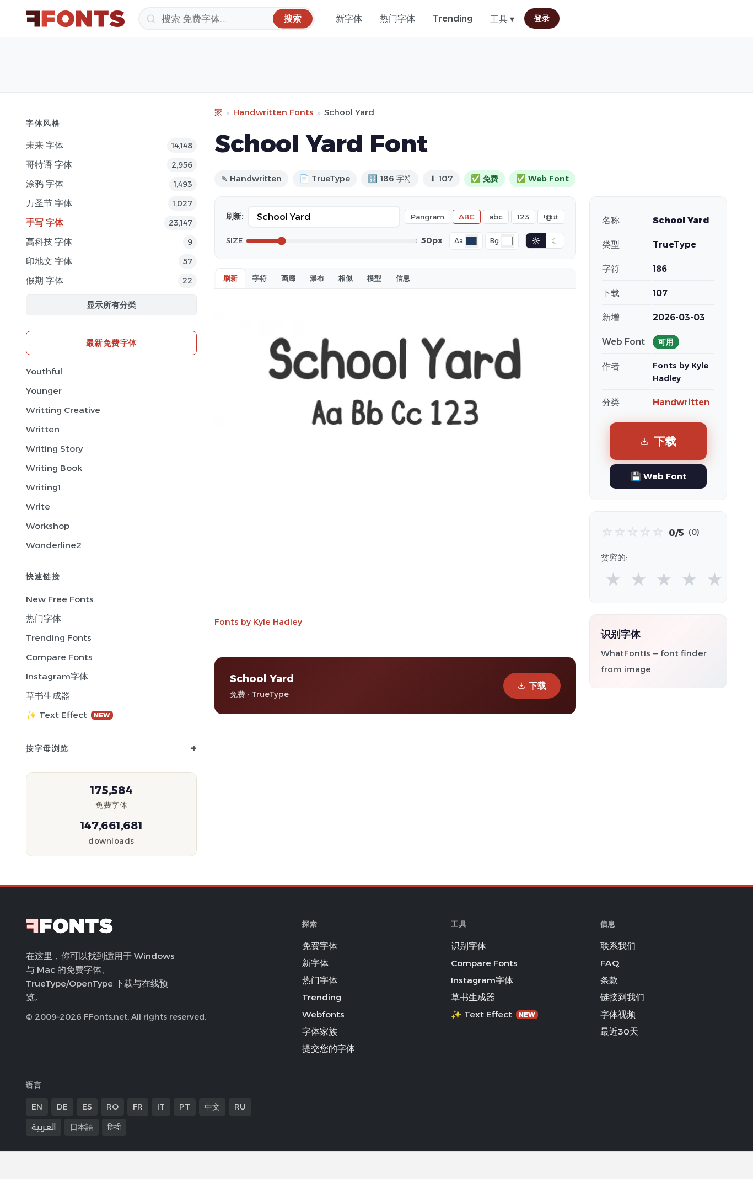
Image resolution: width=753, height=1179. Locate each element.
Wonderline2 (54, 545)
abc (496, 216)
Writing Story (54, 448)
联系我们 (618, 946)
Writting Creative (63, 410)
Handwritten (681, 402)
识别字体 (468, 946)
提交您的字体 (328, 1048)
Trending (452, 18)
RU (240, 1107)
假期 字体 (44, 280)
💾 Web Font (658, 476)
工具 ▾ (502, 19)
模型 (374, 278)
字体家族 (319, 1031)
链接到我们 (622, 997)
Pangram (427, 216)
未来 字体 (44, 145)
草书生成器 (48, 695)
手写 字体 (44, 222)
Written (43, 429)
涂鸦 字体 (44, 184)
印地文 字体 (49, 261)
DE (62, 1107)
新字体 (349, 18)
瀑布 (317, 278)
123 (523, 216)
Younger (44, 390)
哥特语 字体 (49, 164)
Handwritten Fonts (273, 112)
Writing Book (54, 468)
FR (138, 1107)
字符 (259, 278)
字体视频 (618, 1014)
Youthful (44, 371)
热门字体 (397, 18)
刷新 (230, 278)
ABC (467, 216)
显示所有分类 (111, 304)
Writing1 (43, 487)
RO (112, 1107)
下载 (537, 685)
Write (38, 506)
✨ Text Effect (68, 715)
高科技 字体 (49, 242)
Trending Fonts (59, 638)
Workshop (47, 526)
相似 (345, 278)
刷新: (235, 216)
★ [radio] (613, 580)
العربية (43, 1127)
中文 (212, 1107)
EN (36, 1107)
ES (87, 1107)
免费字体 (319, 946)
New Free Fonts (60, 599)
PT (184, 1107)
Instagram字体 (57, 676)
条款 (609, 980)
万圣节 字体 (49, 203)
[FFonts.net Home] (75, 19)
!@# (551, 216)
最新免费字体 (111, 342)
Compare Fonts (59, 657)
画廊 (288, 278)
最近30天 (619, 1031)
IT (161, 1107)
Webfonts (323, 1014)
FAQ (609, 963)
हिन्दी (114, 1127)
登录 (542, 18)
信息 (403, 278)
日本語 (81, 1127)
